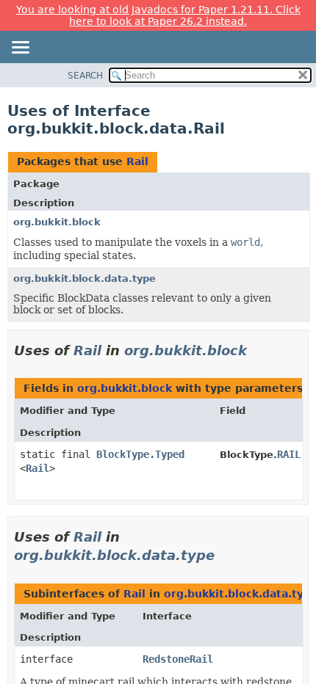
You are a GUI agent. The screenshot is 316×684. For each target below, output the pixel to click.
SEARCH (85, 75)
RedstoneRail (178, 659)
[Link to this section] (257, 350)
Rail (137, 161)
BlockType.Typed (140, 454)
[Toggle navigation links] (19, 48)
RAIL (289, 454)
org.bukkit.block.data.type (84, 278)
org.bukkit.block (57, 222)
